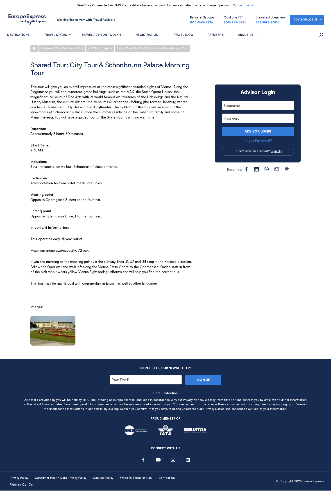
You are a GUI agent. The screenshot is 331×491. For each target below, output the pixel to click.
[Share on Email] (276, 169)
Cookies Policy (103, 478)
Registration (147, 35)
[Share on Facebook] (246, 169)
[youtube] (158, 460)
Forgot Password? (258, 141)
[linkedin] (188, 460)
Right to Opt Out (22, 484)
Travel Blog (183, 35)
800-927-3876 (235, 22)
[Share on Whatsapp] (266, 169)
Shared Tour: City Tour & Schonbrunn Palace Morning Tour (152, 48)
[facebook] (143, 460)
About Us (246, 35)
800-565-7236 (201, 22)
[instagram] (173, 460)
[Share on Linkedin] (256, 169)
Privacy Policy (19, 478)
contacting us (281, 404)
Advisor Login (258, 131)
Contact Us (167, 478)
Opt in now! (241, 5)
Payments (216, 35)
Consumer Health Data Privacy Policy (60, 478)
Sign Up (276, 151)
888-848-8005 (267, 22)
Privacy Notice (193, 400)
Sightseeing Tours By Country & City (62, 48)
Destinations (18, 35)
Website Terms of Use (136, 478)
